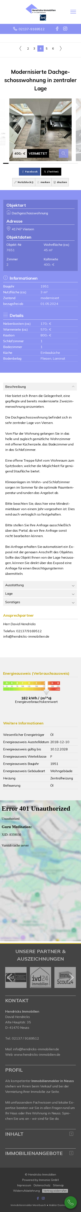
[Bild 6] (32, 163)
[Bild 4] (22, 163)
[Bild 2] (11, 163)
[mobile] (73, 12)
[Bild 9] (48, 163)
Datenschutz (42, 1185)
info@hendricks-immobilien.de (26, 636)
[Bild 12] (64, 163)
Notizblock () (25, 182)
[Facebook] (57, 29)
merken (45, 182)
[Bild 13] (69, 163)
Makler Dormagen (59, 1205)
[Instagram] (65, 29)
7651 (10, 250)
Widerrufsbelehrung (26, 1191)
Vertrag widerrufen (55, 1190)
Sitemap (58, 1185)
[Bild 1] (6, 163)
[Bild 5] (27, 163)
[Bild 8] (43, 163)
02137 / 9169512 (25, 1038)
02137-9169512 (32, 29)
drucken (61, 182)
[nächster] (71, 977)
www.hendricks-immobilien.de (37, 1054)
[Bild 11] (59, 163)
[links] (20, 48)
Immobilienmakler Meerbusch (28, 1205)
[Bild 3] (16, 163)
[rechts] (60, 48)
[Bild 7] (37, 163)
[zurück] (10, 977)
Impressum (24, 1185)
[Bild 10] (53, 163)
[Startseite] (41, 12)
